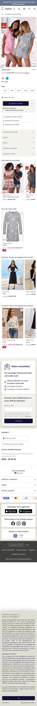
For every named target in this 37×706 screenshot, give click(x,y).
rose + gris (4, 82)
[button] (2, 9)
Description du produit (10, 132)
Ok (18, 698)
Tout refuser (5, 703)
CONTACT (5, 432)
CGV (27, 545)
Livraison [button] (26, 73)
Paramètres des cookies (28, 703)
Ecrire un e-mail (13, 438)
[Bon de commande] (24, 9)
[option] (2, 78)
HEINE (3, 485)
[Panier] (34, 9)
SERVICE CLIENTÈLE (9, 479)
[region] (18, 658)
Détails (5, 137)
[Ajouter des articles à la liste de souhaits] (32, 103)
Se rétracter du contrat (16, 545)
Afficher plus (28, 416)
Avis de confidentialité (8, 550)
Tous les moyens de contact (14, 444)
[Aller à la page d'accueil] (8, 9)
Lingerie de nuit (10, 14)
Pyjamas (18, 14)
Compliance (31, 550)
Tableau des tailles (9, 97)
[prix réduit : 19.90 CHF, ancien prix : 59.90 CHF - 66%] (12, 323)
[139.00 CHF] (12, 275)
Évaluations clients (9, 154)
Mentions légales (21, 550)
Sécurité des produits (10, 148)
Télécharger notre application (18, 507)
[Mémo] (29, 9)
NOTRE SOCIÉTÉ (7, 491)
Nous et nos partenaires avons (11, 620)
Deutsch (20, 473)
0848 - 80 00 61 (8, 459)
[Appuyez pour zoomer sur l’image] (33, 63)
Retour (5, 143)
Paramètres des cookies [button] (18, 554)
